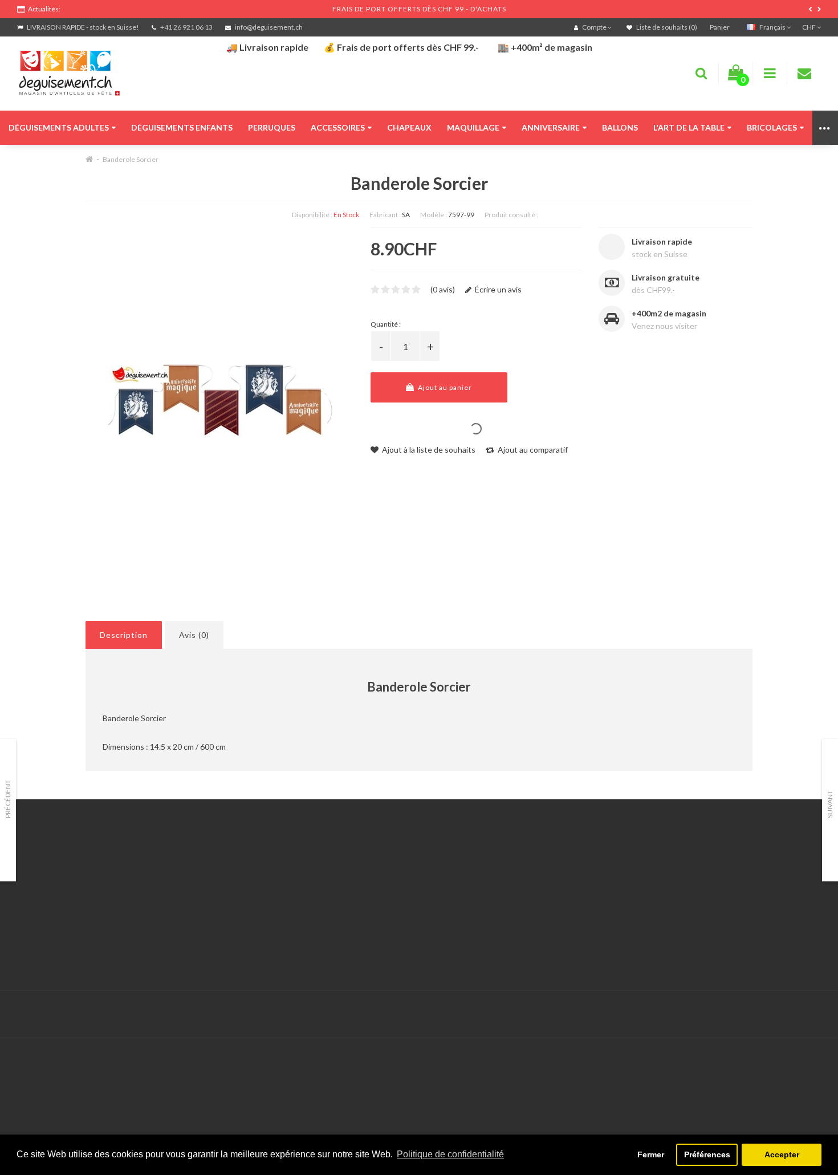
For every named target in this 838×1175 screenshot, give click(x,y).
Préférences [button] (707, 1154)
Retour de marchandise (332, 895)
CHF (809, 27)
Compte (305, 880)
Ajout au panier (444, 387)
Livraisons (34, 909)
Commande (311, 909)
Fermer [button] (650, 1154)
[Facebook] (787, 1014)
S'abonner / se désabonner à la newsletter (639, 895)
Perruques (271, 127)
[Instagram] (810, 1014)
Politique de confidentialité (65, 952)
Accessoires (338, 127)
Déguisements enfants (182, 127)
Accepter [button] (781, 1154)
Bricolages (772, 127)
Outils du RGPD (45, 866)
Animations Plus (46, 880)
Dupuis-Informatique (372, 1008)
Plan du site (585, 909)
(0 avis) (442, 289)
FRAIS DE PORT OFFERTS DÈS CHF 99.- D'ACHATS (419, 9)
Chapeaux (409, 127)
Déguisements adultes (59, 127)
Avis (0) (194, 635)
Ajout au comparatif (532, 449)
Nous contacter (319, 866)
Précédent (7, 799)
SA (406, 214)
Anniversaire (551, 127)
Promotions (585, 880)
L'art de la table (689, 127)
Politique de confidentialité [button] (450, 1154)
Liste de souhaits (321, 923)
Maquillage (473, 127)
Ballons (620, 127)
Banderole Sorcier (130, 159)
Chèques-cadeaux (596, 866)
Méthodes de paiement (58, 923)
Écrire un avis (497, 289)
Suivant (829, 804)
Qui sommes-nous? (51, 895)
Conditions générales (55, 937)
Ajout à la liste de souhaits (427, 449)
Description (124, 635)
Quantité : (386, 324)
